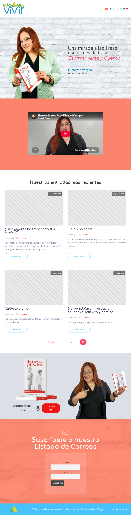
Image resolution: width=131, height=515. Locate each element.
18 (70, 342)
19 (76, 342)
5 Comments (84, 234)
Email (65, 472)
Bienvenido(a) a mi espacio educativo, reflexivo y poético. (91, 310)
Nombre (65, 463)
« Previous (51, 342)
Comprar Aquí (51, 408)
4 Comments (84, 317)
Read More (16, 256)
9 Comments (21, 238)
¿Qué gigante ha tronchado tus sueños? (30, 231)
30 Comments (21, 314)
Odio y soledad (80, 229)
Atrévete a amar (17, 308)
